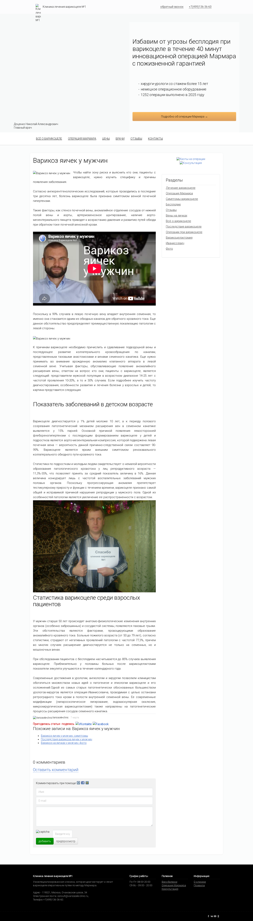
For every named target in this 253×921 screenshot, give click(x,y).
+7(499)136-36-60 (200, 6)
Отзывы (136, 138)
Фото (169, 248)
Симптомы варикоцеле (182, 199)
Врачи (120, 138)
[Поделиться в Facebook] (101, 723)
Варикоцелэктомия (179, 237)
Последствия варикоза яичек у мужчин (66, 739)
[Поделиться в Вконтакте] (84, 723)
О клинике (200, 881)
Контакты (155, 138)
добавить (45, 841)
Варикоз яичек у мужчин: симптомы (64, 735)
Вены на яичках (176, 215)
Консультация (170, 888)
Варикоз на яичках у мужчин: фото (64, 742)
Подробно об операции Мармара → (184, 116)
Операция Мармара (82, 138)
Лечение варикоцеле (180, 188)
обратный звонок (171, 6)
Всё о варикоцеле (49, 138)
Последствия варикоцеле (184, 226)
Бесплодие (173, 204)
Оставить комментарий (55, 769)
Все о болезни (169, 881)
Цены (106, 138)
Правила (199, 885)
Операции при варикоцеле (184, 232)
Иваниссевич (175, 243)
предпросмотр (65, 841)
